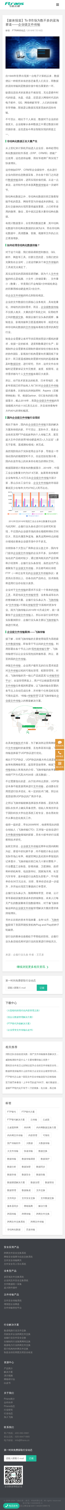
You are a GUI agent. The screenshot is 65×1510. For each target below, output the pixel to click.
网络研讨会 (9, 1379)
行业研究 (8, 1409)
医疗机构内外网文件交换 (16, 1348)
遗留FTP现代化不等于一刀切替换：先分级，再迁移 (31, 1087)
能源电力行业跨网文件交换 (17, 1345)
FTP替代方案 (28, 1111)
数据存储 (11, 1174)
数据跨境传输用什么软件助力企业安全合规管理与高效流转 (32, 1071)
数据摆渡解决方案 (16, 1182)
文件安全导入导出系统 (15, 1263)
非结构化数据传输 (27, 245)
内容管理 (32, 1135)
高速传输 (30, 1229)
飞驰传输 (53, 600)
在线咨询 (60, 745)
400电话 (59, 756)
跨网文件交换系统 (16, 1221)
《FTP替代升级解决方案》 (19, 1023)
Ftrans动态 (9, 1406)
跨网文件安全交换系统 (15, 1252)
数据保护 (45, 1158)
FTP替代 (11, 1111)
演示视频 (8, 1375)
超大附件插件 (10, 1287)
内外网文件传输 (15, 1135)
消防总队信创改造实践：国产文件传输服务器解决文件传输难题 (32, 1054)
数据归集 (40, 1174)
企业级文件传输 (29, 24)
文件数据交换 (47, 1198)
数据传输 (13, 180)
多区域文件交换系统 (14, 1276)
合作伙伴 (8, 1402)
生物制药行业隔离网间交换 (17, 1341)
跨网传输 (26, 1213)
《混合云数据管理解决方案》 (20, 1016)
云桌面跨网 (12, 1127)
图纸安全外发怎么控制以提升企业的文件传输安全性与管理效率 (32, 1065)
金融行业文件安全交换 (15, 1337)
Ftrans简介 (9, 1398)
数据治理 (35, 1182)
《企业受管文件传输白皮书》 (20, 1029)
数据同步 (40, 1166)
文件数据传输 (13, 644)
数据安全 (26, 1174)
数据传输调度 (28, 1158)
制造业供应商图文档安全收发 (18, 1352)
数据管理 (11, 1190)
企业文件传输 (15, 295)
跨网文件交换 (43, 1213)
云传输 (33, 1119)
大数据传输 (44, 1143)
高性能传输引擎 (40, 649)
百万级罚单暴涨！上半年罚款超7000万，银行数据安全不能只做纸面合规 (32, 1082)
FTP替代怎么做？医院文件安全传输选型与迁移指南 (31, 1076)
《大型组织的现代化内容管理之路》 (23, 1010)
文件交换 (40, 1190)
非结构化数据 (14, 1229)
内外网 (27, 1127)
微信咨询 (60, 767)
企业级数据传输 (50, 307)
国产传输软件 (14, 1143)
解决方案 (42, 1205)
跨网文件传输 (37, 1221)
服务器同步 (12, 1205)
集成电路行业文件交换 (15, 1330)
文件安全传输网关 (13, 1260)
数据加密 (26, 1166)
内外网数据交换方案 (46, 1127)
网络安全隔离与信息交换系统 (18, 1256)
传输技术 (18, 743)
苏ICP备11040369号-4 (32, 1503)
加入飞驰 (8, 1416)
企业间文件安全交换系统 (16, 1280)
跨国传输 (11, 1213)
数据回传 (16, 364)
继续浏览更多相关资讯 (31, 966)
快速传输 (28, 1150)
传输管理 (33, 605)
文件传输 (51, 262)
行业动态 (8, 1413)
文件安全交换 (28, 1198)
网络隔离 (28, 1205)
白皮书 (7, 1382)
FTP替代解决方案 (16, 1119)
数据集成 (26, 1190)
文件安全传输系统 (13, 1300)
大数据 (29, 1143)
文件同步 (11, 1198)
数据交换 (18, 317)
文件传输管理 (30, 595)
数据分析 (11, 1166)
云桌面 (46, 1119)
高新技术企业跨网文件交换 (17, 1334)
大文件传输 (12, 1150)
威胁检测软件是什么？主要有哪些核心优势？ (28, 1059)
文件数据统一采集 (13, 1283)
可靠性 (46, 1135)
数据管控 (49, 1182)
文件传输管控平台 (13, 1307)
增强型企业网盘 (11, 1304)
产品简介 (8, 1368)
